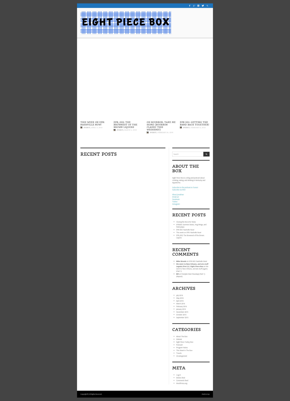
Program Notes (182, 347)
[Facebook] (189, 5)
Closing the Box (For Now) (97, 202)
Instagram (176, 204)
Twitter (175, 202)
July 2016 (179, 295)
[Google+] (194, 5)
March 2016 (180, 303)
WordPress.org (181, 383)
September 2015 (182, 317)
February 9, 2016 (198, 127)
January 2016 (181, 309)
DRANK (179, 339)
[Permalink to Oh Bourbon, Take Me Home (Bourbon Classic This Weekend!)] (161, 143)
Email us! (175, 197)
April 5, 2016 (97, 127)
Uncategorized (181, 356)
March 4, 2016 (130, 130)
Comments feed (182, 380)
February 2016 (181, 306)
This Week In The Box (184, 350)
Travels (179, 353)
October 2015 (181, 315)
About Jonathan (178, 194)
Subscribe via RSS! (178, 190)
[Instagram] (198, 5)
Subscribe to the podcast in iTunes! (185, 187)
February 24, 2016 (165, 132)
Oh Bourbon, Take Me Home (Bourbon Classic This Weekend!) (161, 126)
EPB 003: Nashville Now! (93, 229)
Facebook (176, 199)
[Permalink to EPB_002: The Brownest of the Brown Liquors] (128, 141)
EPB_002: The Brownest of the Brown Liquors (125, 124)
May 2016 (180, 298)
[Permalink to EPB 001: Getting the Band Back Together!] (195, 138)
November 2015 (182, 312)
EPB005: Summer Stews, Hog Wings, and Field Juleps (143, 203)
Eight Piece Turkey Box (184, 342)
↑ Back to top (205, 394)
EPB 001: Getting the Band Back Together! (194, 123)
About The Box (181, 336)
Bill (177, 274)
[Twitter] (203, 5)
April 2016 (180, 301)
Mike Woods (181, 261)
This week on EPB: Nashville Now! (92, 123)
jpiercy (86, 127)
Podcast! (179, 345)
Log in (178, 375)
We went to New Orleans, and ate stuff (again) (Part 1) (192, 268)
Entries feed (180, 378)
